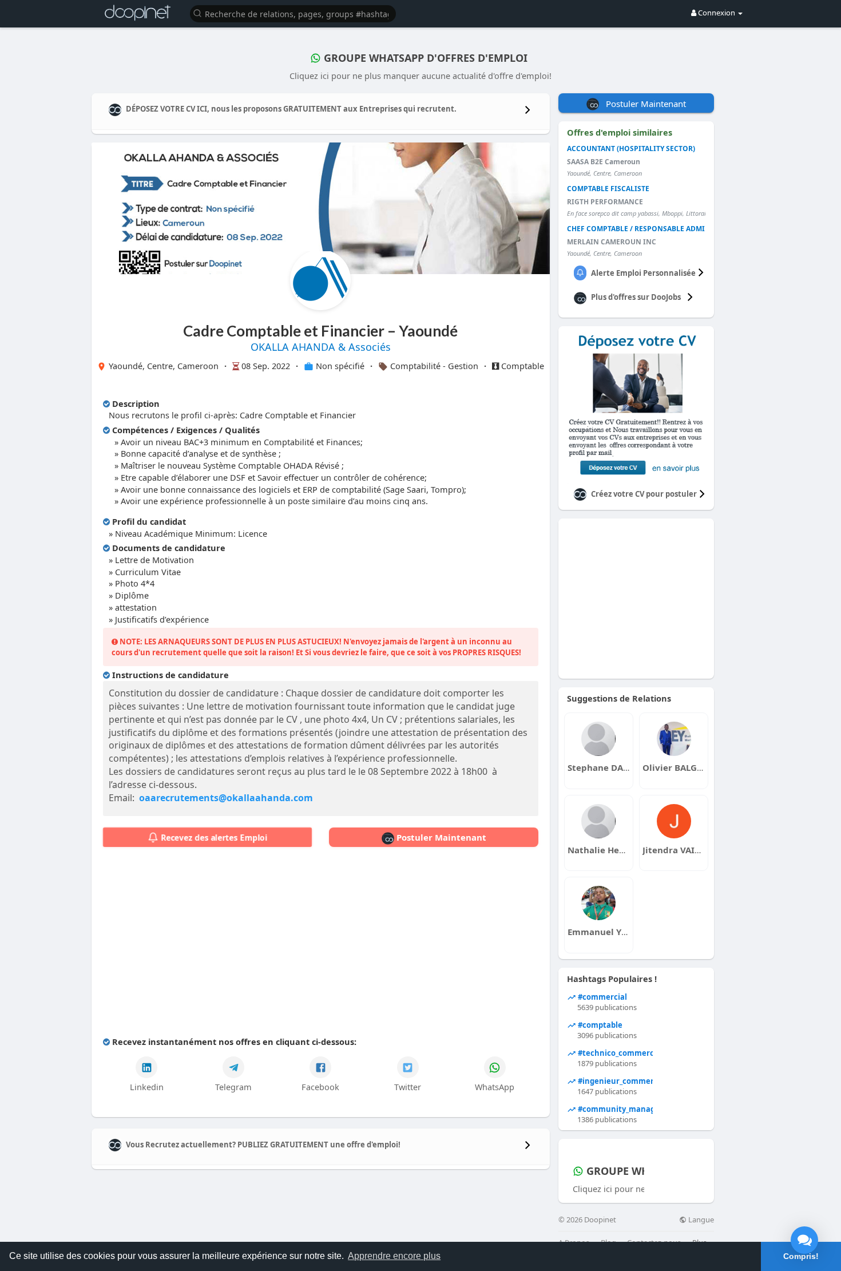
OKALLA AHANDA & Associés (321, 347)
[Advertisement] (320, 944)
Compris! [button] (801, 1256)
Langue (700, 1220)
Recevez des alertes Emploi (212, 837)
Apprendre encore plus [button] (394, 1256)
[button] (293, 12)
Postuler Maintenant (440, 837)
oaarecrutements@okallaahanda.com (226, 797)
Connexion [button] (716, 12)
